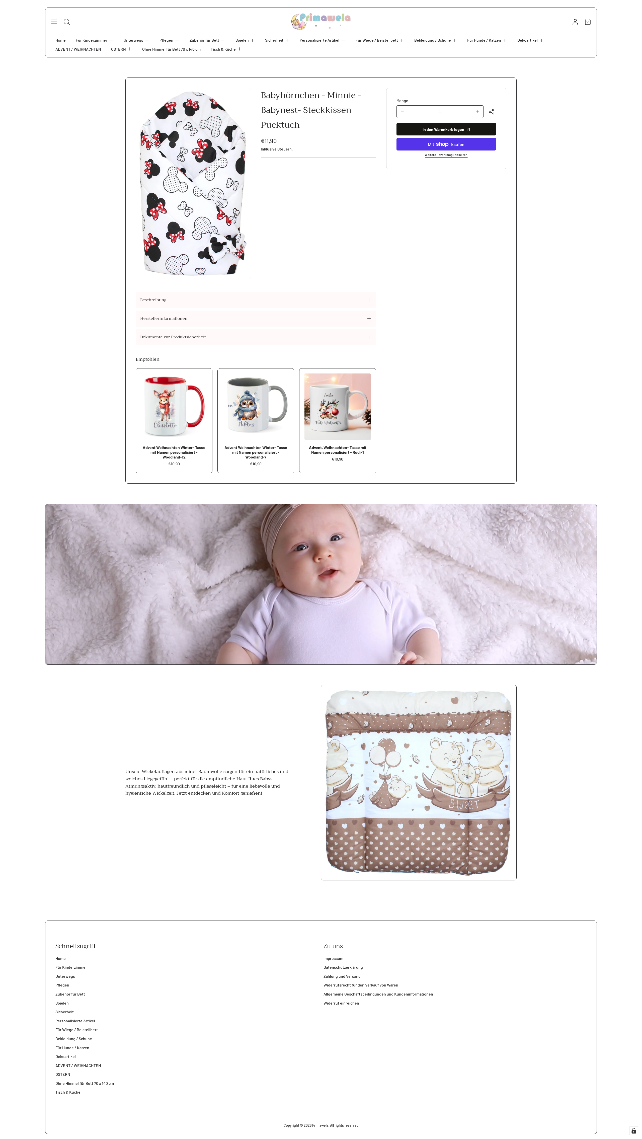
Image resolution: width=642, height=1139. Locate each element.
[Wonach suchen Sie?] (66, 22)
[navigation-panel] (54, 22)
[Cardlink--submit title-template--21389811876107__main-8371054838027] (256, 406)
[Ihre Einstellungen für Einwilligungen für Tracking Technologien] (633, 1130)
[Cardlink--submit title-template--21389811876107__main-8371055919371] (174, 406)
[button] (95, 40)
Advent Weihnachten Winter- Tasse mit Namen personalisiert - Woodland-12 (174, 452)
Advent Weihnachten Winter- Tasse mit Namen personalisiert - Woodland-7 (255, 452)
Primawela (320, 1125)
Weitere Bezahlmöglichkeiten (446, 155)
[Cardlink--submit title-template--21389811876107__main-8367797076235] (337, 406)
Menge (402, 100)
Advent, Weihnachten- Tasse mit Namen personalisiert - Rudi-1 (337, 449)
